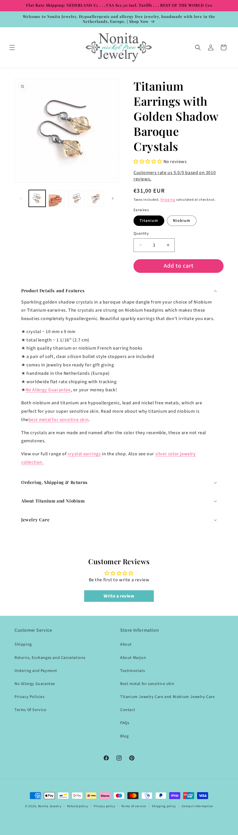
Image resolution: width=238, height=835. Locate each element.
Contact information (197, 806)
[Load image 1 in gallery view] (37, 198)
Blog (124, 736)
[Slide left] (21, 198)
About (126, 644)
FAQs (124, 723)
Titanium (149, 221)
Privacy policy (104, 806)
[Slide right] (112, 198)
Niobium (181, 221)
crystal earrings (84, 454)
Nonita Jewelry (50, 806)
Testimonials (132, 671)
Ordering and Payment (36, 671)
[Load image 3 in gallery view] (76, 198)
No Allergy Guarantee (48, 390)
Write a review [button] (119, 596)
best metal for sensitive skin (58, 419)
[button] (12, 47)
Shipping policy (164, 806)
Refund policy (77, 806)
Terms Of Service (30, 710)
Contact (127, 710)
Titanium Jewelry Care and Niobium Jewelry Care (167, 697)
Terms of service (133, 806)
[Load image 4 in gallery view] (96, 198)
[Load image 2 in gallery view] (56, 198)
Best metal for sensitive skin (147, 684)
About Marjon (133, 658)
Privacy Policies (30, 697)
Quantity (141, 233)
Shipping (167, 199)
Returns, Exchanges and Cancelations (50, 658)
